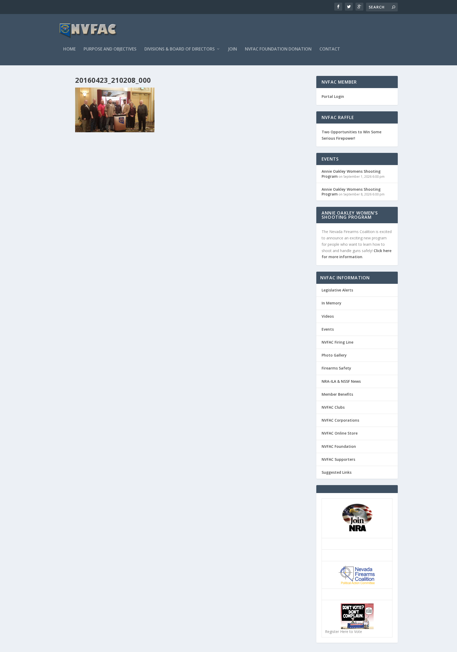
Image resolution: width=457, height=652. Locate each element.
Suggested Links (336, 472)
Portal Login (333, 96)
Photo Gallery (334, 355)
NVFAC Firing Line (337, 342)
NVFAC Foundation (339, 446)
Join (232, 49)
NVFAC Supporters (338, 459)
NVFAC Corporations (340, 420)
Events (328, 329)
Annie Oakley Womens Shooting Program (351, 174)
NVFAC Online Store (340, 433)
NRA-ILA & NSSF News (341, 381)
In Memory (331, 303)
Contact (329, 49)
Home (69, 49)
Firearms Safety (336, 368)
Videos (328, 316)
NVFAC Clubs (333, 407)
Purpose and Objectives (110, 49)
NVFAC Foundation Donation (278, 49)
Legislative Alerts (337, 290)
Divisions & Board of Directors (179, 49)
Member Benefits (337, 394)
